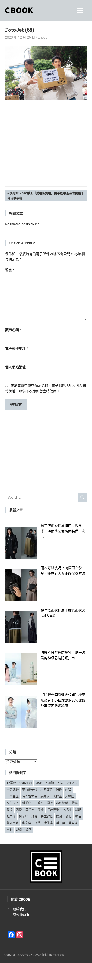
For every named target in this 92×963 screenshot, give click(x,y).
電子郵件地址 (16, 349)
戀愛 (19, 809)
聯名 (78, 816)
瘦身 (59, 816)
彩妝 (50, 802)
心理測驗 (62, 802)
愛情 (10, 809)
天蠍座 (69, 796)
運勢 (37, 823)
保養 (59, 789)
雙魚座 (73, 823)
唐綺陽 (44, 796)
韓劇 (19, 829)
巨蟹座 (38, 802)
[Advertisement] (46, 149)
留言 (9, 270)
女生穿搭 (13, 802)
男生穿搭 (47, 816)
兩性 (68, 789)
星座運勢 (53, 809)
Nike (60, 782)
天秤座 (57, 796)
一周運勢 (13, 789)
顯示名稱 (13, 330)
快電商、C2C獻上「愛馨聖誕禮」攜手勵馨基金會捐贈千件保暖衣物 (45, 195)
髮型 (28, 829)
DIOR (38, 782)
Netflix (50, 782)
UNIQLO (72, 782)
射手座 (26, 802)
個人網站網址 (15, 367)
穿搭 (69, 816)
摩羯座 (29, 809)
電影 (10, 829)
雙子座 (60, 823)
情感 (75, 802)
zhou (42, 37)
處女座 (26, 823)
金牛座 (48, 823)
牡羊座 (11, 816)
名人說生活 (29, 796)
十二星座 (13, 796)
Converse (25, 782)
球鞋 (34, 816)
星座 (41, 809)
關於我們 (19, 909)
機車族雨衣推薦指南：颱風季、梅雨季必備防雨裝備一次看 (63, 531)
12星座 (11, 782)
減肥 (78, 809)
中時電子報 (29, 789)
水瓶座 (67, 809)
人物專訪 (46, 789)
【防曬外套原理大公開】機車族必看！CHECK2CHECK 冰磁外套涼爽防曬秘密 (63, 700)
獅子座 (23, 816)
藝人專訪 (13, 823)
